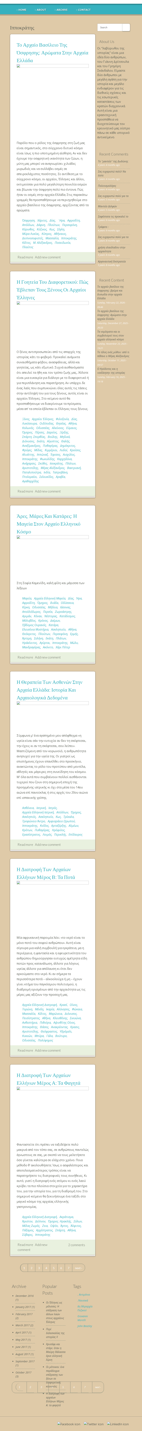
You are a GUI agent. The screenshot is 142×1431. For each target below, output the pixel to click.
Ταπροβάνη (60, 472)
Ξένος (25, 419)
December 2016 (25, 1296)
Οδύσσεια (67, 603)
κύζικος (42, 229)
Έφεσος (55, 455)
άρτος (64, 1226)
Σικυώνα (75, 1018)
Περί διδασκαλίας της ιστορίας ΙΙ (55, 1333)
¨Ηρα (61, 220)
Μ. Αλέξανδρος (42, 243)
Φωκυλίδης (47, 459)
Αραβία (60, 477)
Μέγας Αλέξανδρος (53, 468)
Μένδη (39, 1009)
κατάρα (53, 625)
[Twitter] (94, 1424)
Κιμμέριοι (51, 450)
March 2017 (23, 1325)
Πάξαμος (27, 1230)
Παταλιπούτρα (31, 472)
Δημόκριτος (67, 446)
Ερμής (74, 634)
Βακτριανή (74, 468)
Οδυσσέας (42, 428)
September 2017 (25, 1361)
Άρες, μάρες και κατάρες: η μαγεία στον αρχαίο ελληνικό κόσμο (48, 523)
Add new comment (48, 257)
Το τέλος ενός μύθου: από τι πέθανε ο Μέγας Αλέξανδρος (113, 354)
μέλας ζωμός (31, 1226)
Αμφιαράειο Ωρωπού (61, 821)
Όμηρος (27, 432)
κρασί (63, 1005)
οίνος (73, 1005)
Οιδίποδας (46, 423)
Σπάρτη (60, 1230)
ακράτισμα (66, 1217)
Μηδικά (65, 437)
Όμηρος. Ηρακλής (59, 1221)
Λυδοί (63, 450)
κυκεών (27, 1036)
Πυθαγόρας (50, 446)
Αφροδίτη (73, 220)
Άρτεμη (26, 638)
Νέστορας (50, 616)
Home (22, 9)
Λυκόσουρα (29, 423)
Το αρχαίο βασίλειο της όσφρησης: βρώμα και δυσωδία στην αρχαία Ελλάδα (110, 292)
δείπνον (40, 1221)
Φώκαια (77, 1009)
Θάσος (44, 1027)
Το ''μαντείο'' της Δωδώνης (113, 161)
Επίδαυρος (75, 834)
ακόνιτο (48, 647)
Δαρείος (52, 432)
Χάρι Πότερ (63, 647)
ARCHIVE (62, 9)
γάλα (49, 1036)
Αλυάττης (28, 455)
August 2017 (23, 1354)
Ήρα (79, 598)
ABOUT (41, 9)
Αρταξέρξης (58, 826)
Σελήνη (38, 638)
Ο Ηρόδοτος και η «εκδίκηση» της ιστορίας (111, 370)
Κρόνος (43, 621)
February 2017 (24, 1314)
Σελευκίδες (46, 477)
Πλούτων (54, 225)
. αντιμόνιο (83, 1294)
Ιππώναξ (42, 455)
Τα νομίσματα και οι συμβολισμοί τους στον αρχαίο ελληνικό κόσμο (110, 335)
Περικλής (60, 834)
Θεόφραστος (49, 1031)
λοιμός (47, 834)
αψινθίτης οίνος (64, 1023)
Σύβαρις (27, 1235)
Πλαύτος (27, 247)
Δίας (52, 220)
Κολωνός (28, 428)
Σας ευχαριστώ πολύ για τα (113, 196)
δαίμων (55, 621)
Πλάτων (70, 463)
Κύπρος (46, 234)
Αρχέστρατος (44, 1230)
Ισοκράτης (56, 463)
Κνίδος (44, 826)
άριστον (27, 1221)
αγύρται (45, 643)
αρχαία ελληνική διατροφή (39, 1005)
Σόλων (78, 1221)
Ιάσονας (65, 607)
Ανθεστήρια (29, 1023)
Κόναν (38, 616)
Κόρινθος (28, 229)
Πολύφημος (45, 1040)
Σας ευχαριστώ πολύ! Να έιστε (112, 173)
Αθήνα (72, 423)
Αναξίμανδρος (31, 446)
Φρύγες (27, 450)
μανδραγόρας (31, 647)
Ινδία (47, 472)
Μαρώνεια (55, 1014)
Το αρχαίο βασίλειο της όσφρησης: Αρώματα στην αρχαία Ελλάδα (52, 52)
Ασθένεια (28, 808)
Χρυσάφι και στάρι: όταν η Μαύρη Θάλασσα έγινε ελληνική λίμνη (55, 1351)
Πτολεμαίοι (29, 477)
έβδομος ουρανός (34, 625)
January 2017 (23, 1307)
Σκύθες (42, 463)
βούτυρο (61, 1036)
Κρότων (27, 830)
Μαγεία (26, 598)
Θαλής (65, 441)
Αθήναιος (60, 234)
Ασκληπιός (29, 817)
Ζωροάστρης (63, 612)
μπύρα (39, 1036)
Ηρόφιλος (58, 830)
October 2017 (23, 1372)
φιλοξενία (62, 419)
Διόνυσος (28, 441)
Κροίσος (75, 450)
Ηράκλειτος (29, 643)
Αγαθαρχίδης (30, 481)
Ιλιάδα (54, 603)
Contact (84, 9)
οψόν (54, 1226)
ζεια (45, 1226)
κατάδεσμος (67, 616)
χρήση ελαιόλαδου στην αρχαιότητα (111, 249)
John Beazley (84, 1326)
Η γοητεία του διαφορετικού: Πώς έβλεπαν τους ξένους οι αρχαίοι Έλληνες (52, 289)
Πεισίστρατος (31, 1018)
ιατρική (41, 808)
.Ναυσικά (82, 1300)
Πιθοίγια (45, 1023)
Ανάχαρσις (29, 463)
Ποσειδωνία (62, 243)
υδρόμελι (66, 1031)
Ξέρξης (64, 432)
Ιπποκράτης (68, 238)
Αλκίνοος (58, 428)
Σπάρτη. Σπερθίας (33, 437)
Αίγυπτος (53, 441)
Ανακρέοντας (59, 1027)
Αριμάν (26, 616)
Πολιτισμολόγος (107, 185)
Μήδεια (53, 607)
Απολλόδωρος (31, 612)
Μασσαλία (52, 238)
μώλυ (74, 643)
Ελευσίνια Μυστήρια (35, 629)
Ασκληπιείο (58, 629)
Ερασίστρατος (31, 834)
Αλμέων (73, 826)
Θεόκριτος (29, 634)
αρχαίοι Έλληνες (42, 419)
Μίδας (38, 450)
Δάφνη (41, 225)
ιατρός (52, 808)
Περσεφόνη (69, 225)
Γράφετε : (103, 227)
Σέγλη (60, 229)
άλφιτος (76, 1226)
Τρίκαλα (68, 817)
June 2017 (21, 1347)
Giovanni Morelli (82, 1318)
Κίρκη (26, 607)
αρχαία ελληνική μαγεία (49, 598)
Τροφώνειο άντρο (33, 821)
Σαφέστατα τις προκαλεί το (113, 216)
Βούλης (52, 437)
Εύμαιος (71, 428)
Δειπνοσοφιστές (32, 238)
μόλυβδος (29, 621)
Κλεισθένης (60, 1018)
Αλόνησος (63, 1009)
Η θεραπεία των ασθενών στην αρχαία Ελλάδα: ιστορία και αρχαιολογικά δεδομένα (49, 690)
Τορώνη (27, 1009)
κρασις (74, 1027)
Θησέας (61, 423)
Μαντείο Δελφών (107, 206)
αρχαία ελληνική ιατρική (38, 812)
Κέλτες (26, 243)
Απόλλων (28, 225)
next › (78, 1268)
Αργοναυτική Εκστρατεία (112, 261)
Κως (52, 229)
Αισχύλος (69, 455)
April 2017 (22, 1332)
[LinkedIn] (118, 1424)
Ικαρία (50, 1009)
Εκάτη (40, 441)
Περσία (47, 612)
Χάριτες (42, 220)
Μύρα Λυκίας (30, 234)
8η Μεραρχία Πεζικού (84, 1308)
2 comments (76, 1245)
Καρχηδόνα (64, 459)
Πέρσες (39, 432)
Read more (25, 257)
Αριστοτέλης (30, 468)
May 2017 (21, 1339)
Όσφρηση (28, 220)
